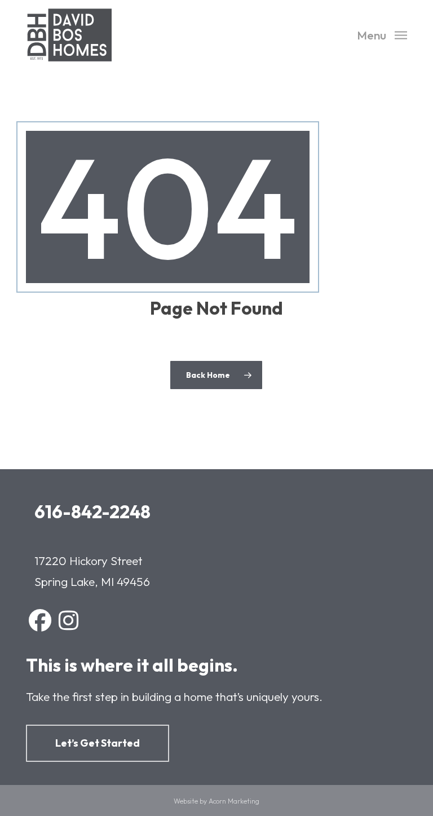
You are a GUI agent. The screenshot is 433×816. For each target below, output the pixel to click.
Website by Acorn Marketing (216, 801)
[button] (382, 33)
